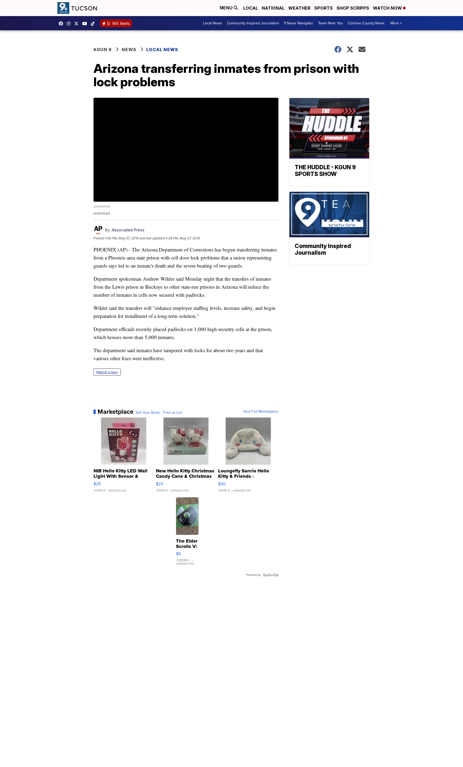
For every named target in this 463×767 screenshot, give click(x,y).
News (129, 49)
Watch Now (388, 8)
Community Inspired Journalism (253, 23)
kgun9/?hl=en (70, 23)
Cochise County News (366, 23)
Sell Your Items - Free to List (159, 413)
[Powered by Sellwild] (270, 575)
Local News (212, 23)
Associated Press (128, 229)
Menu (227, 8)
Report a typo (107, 372)
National (273, 8)
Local (250, 8)
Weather (299, 8)
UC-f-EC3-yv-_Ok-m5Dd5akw (86, 23)
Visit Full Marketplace (260, 411)
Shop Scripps (353, 8)
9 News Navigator (298, 23)
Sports (323, 8)
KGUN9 (77, 23)
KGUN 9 (103, 49)
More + (396, 23)
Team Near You (330, 23)
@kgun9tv (94, 23)
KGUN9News (62, 23)
